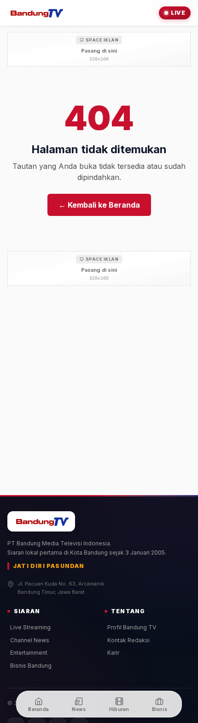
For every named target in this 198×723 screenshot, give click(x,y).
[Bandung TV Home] (35, 12)
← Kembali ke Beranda (99, 204)
